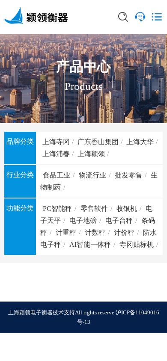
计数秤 (95, 232)
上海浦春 (56, 153)
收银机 (126, 208)
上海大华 (140, 141)
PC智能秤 (57, 208)
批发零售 (128, 175)
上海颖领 (91, 153)
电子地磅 (83, 220)
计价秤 (124, 232)
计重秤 (66, 232)
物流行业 (92, 175)
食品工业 (56, 175)
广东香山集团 (98, 141)
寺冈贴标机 (136, 244)
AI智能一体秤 (90, 244)
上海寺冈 (56, 141)
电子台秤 (119, 220)
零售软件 (94, 208)
